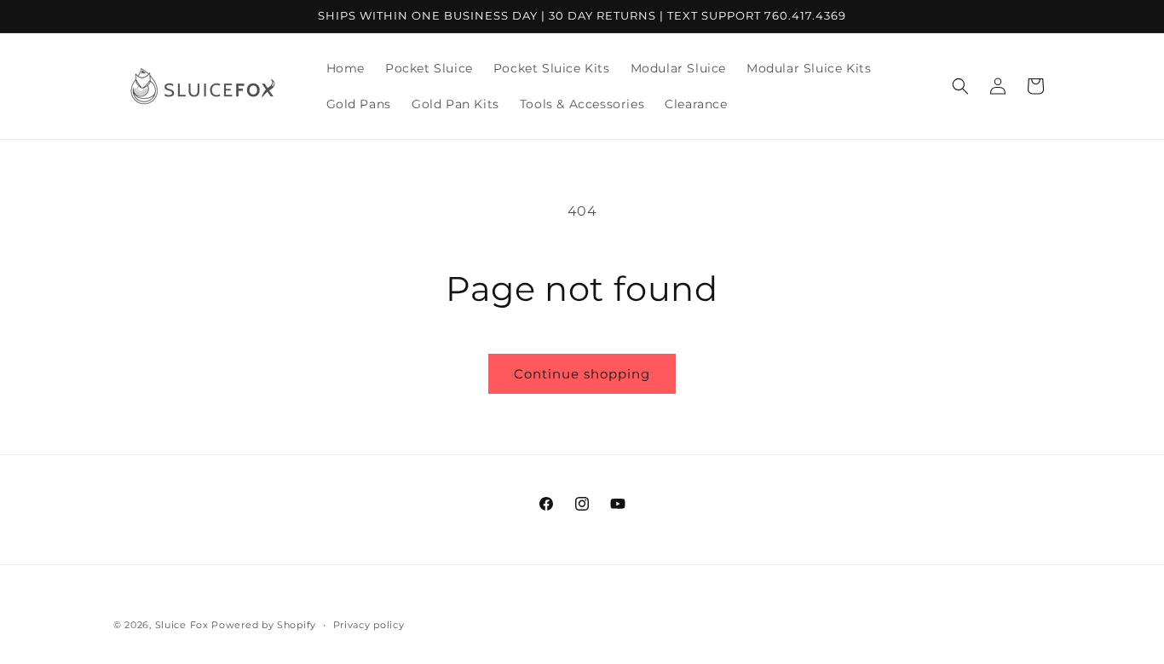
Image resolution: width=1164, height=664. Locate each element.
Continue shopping (582, 374)
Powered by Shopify (263, 625)
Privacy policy (369, 624)
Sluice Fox (182, 625)
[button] (960, 86)
